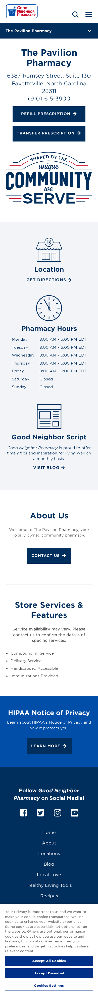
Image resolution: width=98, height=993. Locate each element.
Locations (49, 853)
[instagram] (57, 812)
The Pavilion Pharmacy (29, 30)
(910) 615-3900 (49, 98)
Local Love (49, 874)
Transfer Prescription (46, 133)
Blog (49, 863)
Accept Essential (49, 973)
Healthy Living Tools (49, 885)
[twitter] (40, 812)
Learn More (45, 746)
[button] (75, 14)
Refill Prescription (45, 114)
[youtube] (74, 812)
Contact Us (45, 555)
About (49, 842)
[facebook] (23, 812)
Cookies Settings (49, 985)
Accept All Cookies (49, 961)
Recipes (49, 895)
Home (49, 832)
